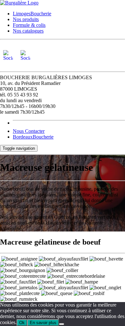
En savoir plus (43, 322)
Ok (22, 322)
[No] (61, 324)
